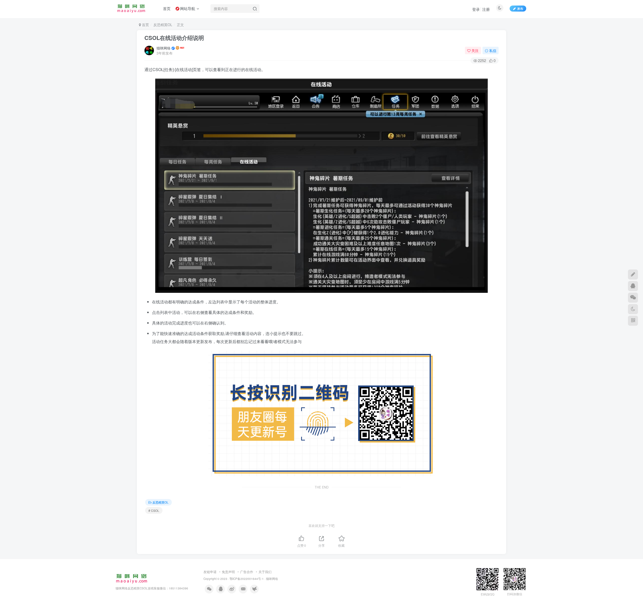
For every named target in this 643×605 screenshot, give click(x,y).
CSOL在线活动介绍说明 (174, 38)
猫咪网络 (163, 47)
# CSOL (153, 510)
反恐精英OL (162, 24)
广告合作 (246, 571)
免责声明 (228, 571)
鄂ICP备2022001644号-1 (247, 579)
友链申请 (210, 571)
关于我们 (265, 571)
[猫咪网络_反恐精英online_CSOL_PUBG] (131, 578)
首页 (145, 24)
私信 (492, 50)
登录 (476, 9)
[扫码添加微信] (633, 298)
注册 (486, 9)
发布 (520, 8)
